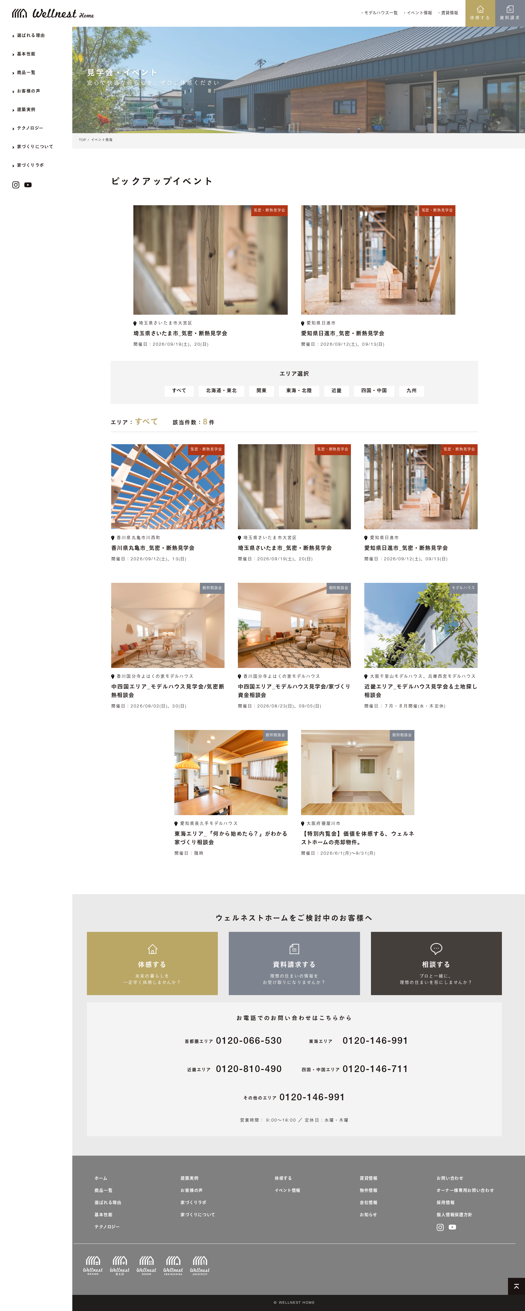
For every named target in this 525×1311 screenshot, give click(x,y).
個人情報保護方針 (454, 1215)
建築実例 (189, 1179)
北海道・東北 (221, 391)
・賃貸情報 (447, 13)
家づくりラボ (193, 1203)
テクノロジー (107, 1227)
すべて (179, 391)
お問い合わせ (450, 1179)
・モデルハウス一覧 (379, 13)
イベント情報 (102, 140)
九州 (412, 391)
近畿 (336, 391)
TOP (82, 140)
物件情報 (369, 1191)
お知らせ (368, 1215)
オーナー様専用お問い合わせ (465, 1191)
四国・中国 (374, 391)
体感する (480, 18)
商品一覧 (103, 1191)
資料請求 (510, 18)
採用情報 (446, 1203)
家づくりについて (197, 1215)
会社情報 (369, 1203)
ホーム (100, 1179)
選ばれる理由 (107, 1203)
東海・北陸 (299, 391)
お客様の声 (191, 1191)
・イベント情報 (417, 13)
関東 (261, 391)
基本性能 (103, 1215)
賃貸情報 (369, 1179)
